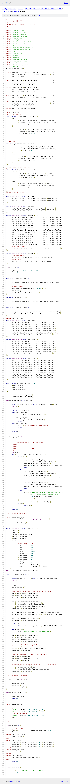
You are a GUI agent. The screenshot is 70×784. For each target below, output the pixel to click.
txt (62, 781)
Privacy (16, 781)
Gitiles (11, 781)
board (4, 11)
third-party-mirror (9, 9)
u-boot (20, 9)
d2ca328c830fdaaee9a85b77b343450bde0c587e (43, 9)
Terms (21, 781)
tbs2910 (15, 11)
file (39, 16)
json (66, 781)
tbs (9, 11)
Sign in (66, 3)
